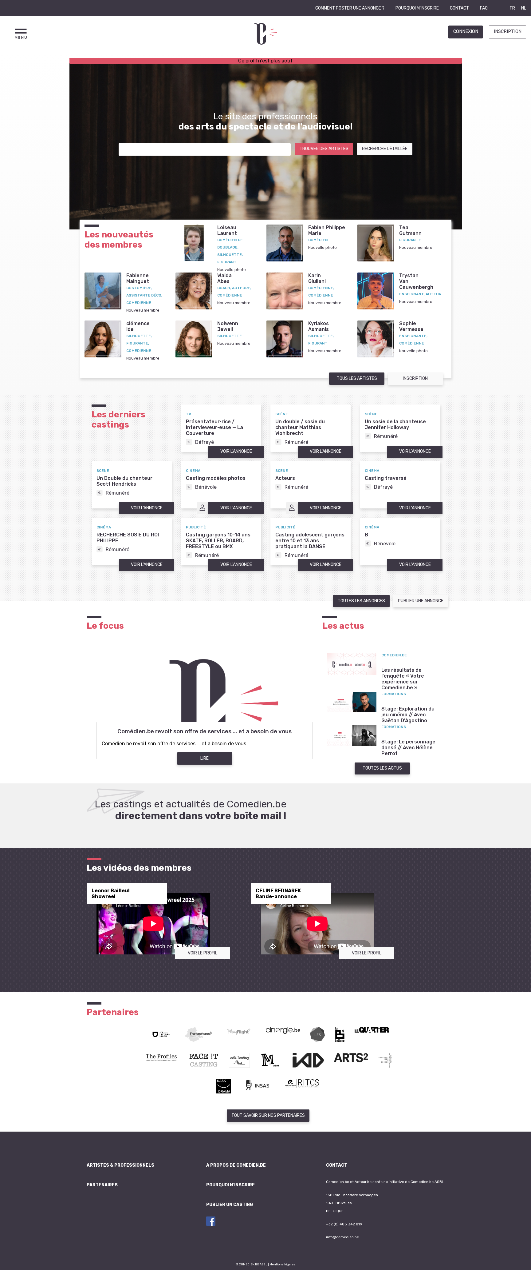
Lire (204, 758)
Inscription (507, 31)
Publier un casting (229, 1204)
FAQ (484, 8)
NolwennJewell (227, 326)
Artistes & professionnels (120, 1165)
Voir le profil (202, 953)
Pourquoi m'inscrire (417, 8)
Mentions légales (282, 1264)
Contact (459, 8)
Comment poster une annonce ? (349, 8)
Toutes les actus (382, 768)
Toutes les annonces (361, 600)
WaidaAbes (224, 278)
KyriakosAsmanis (318, 326)
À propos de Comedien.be (236, 1165)
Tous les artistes (357, 378)
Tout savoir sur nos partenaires (268, 1115)
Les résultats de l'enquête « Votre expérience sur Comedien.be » (402, 679)
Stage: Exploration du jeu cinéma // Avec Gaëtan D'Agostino (408, 714)
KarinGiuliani (317, 278)
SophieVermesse (411, 326)
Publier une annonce (420, 600)
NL (523, 8)
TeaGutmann (410, 230)
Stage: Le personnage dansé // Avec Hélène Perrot (408, 747)
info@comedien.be (342, 1237)
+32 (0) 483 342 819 (344, 1224)
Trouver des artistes (324, 148)
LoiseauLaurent (227, 230)
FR (512, 8)
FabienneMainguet (137, 278)
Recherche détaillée (384, 148)
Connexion (465, 31)
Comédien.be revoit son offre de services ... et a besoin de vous (204, 731)
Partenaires (102, 1185)
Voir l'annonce (236, 451)
